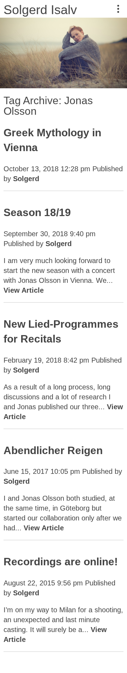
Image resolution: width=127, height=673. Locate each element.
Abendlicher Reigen (53, 450)
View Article (24, 290)
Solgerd (26, 179)
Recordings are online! (61, 561)
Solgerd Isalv (40, 9)
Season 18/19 (37, 212)
